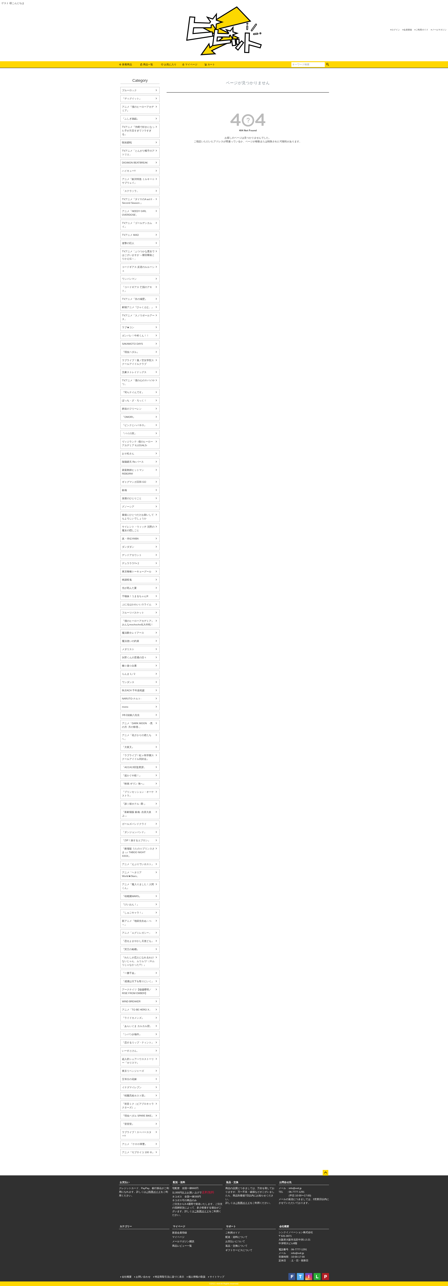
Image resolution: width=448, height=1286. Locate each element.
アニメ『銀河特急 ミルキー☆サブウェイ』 (138, 181)
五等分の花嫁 (129, 1079)
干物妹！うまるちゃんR (135, 596)
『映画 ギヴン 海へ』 (133, 783)
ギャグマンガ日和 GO (134, 481)
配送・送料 (179, 1182)
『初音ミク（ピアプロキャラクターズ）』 (138, 1105)
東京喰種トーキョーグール (136, 571)
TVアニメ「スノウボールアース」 (138, 317)
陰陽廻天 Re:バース (133, 461)
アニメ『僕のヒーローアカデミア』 (138, 108)
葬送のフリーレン (132, 408)
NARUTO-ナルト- (131, 698)
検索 (327, 64)
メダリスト (128, 649)
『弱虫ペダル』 (130, 352)
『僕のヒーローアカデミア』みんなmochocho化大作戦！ (138, 622)
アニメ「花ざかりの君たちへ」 (136, 737)
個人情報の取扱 (196, 1276)
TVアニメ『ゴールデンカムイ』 (137, 225)
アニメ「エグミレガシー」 (136, 932)
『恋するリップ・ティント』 (138, 1042)
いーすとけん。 (130, 1050)
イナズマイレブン (132, 1087)
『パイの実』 (129, 433)
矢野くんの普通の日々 (134, 657)
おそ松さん (128, 453)
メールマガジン (439, 30)
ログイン (395, 30)
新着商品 (127, 64)
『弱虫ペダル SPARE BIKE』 (138, 1115)
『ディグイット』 (132, 98)
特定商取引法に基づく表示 (169, 1276)
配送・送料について (236, 1237)
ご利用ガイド (422, 30)
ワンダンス (128, 682)
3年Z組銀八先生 (131, 715)
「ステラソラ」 (130, 191)
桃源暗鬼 (127, 579)
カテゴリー (126, 1226)
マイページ (191, 64)
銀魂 (124, 490)
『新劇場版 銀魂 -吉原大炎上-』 (136, 814)
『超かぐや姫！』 (132, 775)
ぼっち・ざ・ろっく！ (134, 400)
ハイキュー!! (129, 170)
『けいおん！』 (130, 904)
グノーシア (128, 506)
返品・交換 (232, 1182)
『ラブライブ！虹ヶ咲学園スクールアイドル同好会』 (138, 757)
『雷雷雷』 (128, 1124)
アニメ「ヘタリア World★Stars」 (132, 874)
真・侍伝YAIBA (130, 538)
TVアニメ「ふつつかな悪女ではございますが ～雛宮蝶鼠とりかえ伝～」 (138, 255)
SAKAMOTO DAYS (132, 343)
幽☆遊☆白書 (129, 665)
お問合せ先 (285, 1182)
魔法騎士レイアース (133, 632)
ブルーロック (129, 90)
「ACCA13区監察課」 (134, 767)
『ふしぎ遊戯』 (130, 118)
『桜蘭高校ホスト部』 (134, 1095)
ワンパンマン (129, 278)
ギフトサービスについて (238, 1250)
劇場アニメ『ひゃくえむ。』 (138, 307)
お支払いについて (235, 1241)
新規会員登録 (179, 1232)
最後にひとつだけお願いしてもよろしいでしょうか (138, 516)
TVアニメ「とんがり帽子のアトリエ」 (138, 152)
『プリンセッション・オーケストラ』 (138, 793)
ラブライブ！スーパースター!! (136, 1134)
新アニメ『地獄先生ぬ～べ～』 (136, 922)
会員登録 (408, 30)
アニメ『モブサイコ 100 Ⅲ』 (138, 1152)
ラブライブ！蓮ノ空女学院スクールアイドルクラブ (138, 362)
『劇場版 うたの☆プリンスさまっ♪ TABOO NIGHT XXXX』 (138, 852)
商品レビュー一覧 (182, 1245)
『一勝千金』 (129, 973)
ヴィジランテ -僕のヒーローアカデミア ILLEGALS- (137, 443)
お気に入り (170, 64)
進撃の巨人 (128, 243)
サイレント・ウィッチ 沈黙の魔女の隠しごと (138, 528)
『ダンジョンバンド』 (134, 832)
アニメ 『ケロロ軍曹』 (134, 1144)
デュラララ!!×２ (130, 563)
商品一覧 (148, 64)
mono (125, 706)
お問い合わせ (143, 1276)
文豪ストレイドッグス (134, 372)
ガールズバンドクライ (134, 824)
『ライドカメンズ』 (133, 1017)
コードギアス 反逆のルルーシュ (138, 269)
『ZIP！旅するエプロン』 (136, 840)
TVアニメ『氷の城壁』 (134, 299)
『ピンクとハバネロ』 (134, 425)
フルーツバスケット (133, 612)
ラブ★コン (128, 327)
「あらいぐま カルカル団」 (137, 1026)
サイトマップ (217, 1276)
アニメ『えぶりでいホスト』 (138, 864)
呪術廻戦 (127, 142)
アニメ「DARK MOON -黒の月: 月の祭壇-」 (137, 725)
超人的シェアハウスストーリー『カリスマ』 (138, 1061)
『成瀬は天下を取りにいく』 (138, 981)
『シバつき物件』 (132, 1034)
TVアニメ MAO (130, 234)
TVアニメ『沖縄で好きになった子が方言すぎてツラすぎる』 (138, 131)
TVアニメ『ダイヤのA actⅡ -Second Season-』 (138, 201)
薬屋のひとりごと (132, 498)
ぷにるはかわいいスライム (136, 604)
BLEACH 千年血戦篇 (133, 690)
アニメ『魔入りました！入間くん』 (138, 886)
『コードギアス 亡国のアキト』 (137, 289)
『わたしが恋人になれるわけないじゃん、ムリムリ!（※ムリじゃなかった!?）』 (138, 961)
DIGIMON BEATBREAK (135, 162)
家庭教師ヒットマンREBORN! (133, 472)
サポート (231, 1226)
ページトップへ (325, 1173)
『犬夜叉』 (128, 747)
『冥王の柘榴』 (130, 949)
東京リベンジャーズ (133, 1070)
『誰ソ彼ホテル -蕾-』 (134, 803)
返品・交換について (236, 1245)
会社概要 (284, 1226)
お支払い (125, 1182)
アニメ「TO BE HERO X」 (137, 1009)
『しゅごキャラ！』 (133, 912)
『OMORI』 (128, 417)
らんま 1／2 (128, 673)
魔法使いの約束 (130, 641)
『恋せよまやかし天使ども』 (138, 941)
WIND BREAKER (131, 1001)
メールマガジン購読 (183, 1241)
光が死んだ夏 (129, 588)
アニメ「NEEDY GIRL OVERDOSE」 (134, 213)
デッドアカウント (132, 555)
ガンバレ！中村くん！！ (135, 335)
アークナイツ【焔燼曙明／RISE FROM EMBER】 (136, 991)
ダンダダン (128, 546)
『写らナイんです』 (133, 392)
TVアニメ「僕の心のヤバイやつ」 (138, 382)
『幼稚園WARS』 (131, 896)
